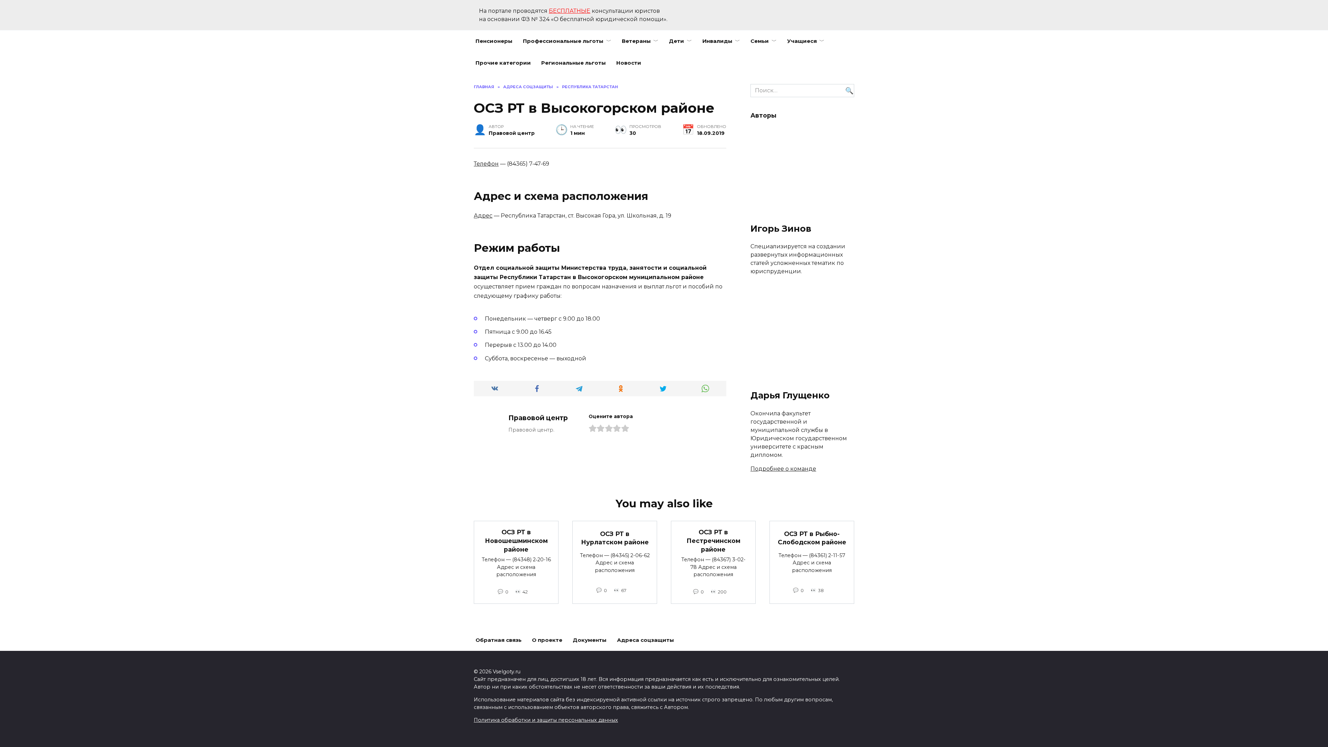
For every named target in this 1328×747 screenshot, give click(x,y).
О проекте (547, 640)
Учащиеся (802, 41)
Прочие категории (503, 62)
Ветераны (636, 41)
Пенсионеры (494, 41)
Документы (590, 640)
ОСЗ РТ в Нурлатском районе (615, 538)
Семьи (759, 41)
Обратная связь (499, 640)
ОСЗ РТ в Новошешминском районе (516, 540)
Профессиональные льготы (563, 41)
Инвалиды (717, 41)
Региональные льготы (573, 62)
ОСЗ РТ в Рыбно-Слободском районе (812, 538)
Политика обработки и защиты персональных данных (546, 720)
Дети (676, 41)
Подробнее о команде (783, 468)
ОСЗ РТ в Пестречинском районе (713, 540)
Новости (628, 62)
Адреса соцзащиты (645, 640)
